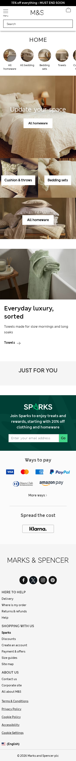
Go (63, 438)
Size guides (9, 658)
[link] (4, 744)
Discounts (9, 639)
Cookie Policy (11, 717)
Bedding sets (58, 180)
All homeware (38, 123)
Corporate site (12, 685)
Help (5, 617)
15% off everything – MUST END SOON (38, 3)
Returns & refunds (14, 611)
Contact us (9, 679)
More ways (36, 495)
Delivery (7, 599)
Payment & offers (13, 651)
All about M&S (11, 691)
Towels (10, 342)
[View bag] (68, 11)
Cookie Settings (13, 733)
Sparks (6, 632)
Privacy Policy (11, 709)
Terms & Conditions (15, 701)
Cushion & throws (18, 180)
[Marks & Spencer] (37, 14)
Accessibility (10, 725)
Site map (8, 664)
